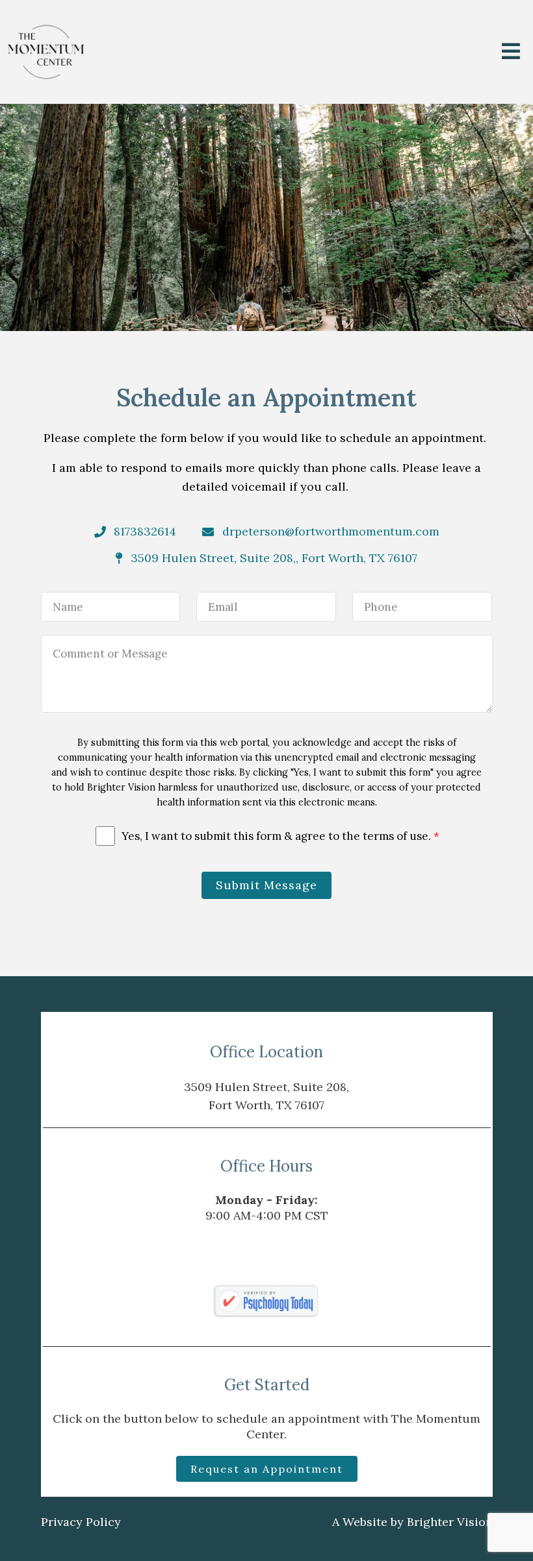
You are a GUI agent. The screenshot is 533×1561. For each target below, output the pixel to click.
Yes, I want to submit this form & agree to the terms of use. (280, 836)
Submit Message (266, 885)
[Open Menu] (511, 52)
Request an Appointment (266, 1468)
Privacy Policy (81, 1521)
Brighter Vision (450, 1521)
